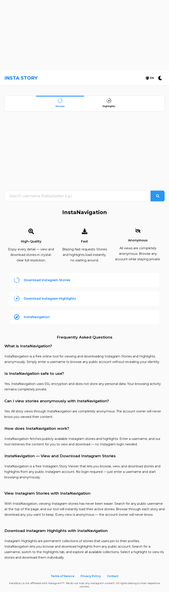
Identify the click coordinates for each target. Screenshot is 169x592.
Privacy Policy (91, 576)
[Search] (158, 196)
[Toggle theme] (160, 78)
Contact (112, 576)
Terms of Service (62, 576)
